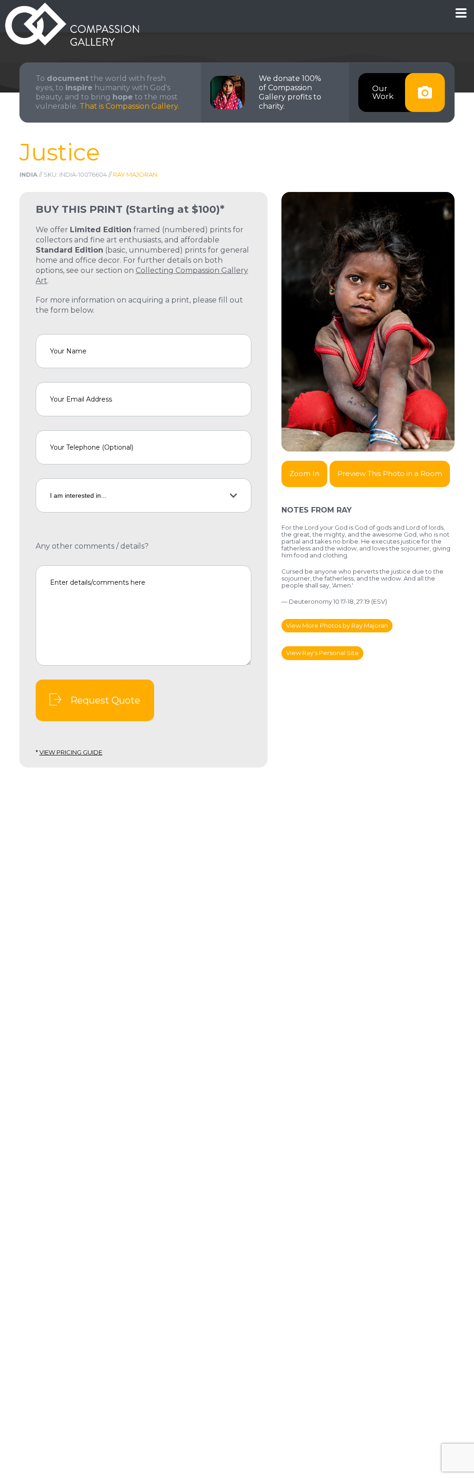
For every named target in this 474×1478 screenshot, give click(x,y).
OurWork (382, 92)
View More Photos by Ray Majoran (337, 625)
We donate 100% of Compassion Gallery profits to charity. (290, 92)
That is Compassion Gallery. (129, 106)
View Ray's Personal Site (322, 652)
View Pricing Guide (70, 752)
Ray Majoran (135, 174)
